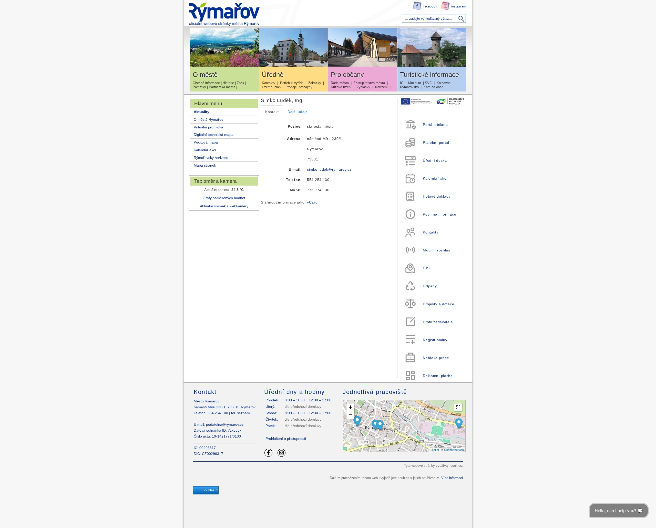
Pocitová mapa (206, 142)
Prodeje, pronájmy (298, 87)
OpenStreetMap (454, 450)
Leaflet (434, 450)
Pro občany (347, 74)
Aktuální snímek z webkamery (224, 206)
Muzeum (414, 83)
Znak (240, 83)
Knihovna (443, 83)
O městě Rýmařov (208, 119)
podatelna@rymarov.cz (224, 424)
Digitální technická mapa (213, 135)
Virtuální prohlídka (208, 127)
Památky (199, 87)
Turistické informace (429, 74)
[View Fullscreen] (458, 407)
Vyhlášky (363, 87)
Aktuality (201, 112)
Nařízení (381, 87)
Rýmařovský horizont (211, 158)
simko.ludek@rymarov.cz (329, 169)
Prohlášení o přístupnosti (285, 438)
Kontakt (272, 112)
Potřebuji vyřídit (291, 83)
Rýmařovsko (409, 87)
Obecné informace (206, 83)
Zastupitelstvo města (369, 83)
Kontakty (268, 83)
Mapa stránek (205, 165)
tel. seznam (240, 413)
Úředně (272, 74)
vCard (312, 202)
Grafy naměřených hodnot (224, 198)
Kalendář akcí (205, 150)
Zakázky (314, 83)
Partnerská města (222, 87)
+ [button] (350, 407)
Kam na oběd (433, 87)
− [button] (350, 415)
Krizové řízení (341, 87)
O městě (205, 74)
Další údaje (298, 112)
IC (401, 83)
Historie (228, 83)
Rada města (340, 83)
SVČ (428, 83)
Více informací (452, 478)
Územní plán (271, 87)
